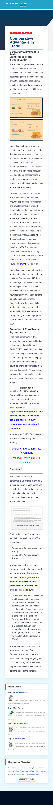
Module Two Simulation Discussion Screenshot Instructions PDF (24, 581)
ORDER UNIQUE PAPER (26, 779)
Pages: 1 (27, 33)
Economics (15, 33)
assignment (20, 264)
